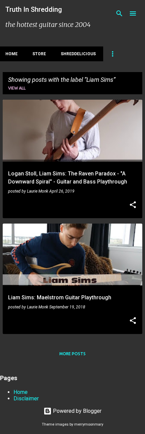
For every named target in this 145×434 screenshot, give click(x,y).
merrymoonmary (88, 424)
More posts (72, 354)
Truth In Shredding (33, 9)
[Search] (119, 13)
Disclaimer (26, 398)
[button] (133, 205)
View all (17, 88)
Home (11, 54)
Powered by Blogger (77, 411)
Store (39, 54)
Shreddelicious (78, 54)
